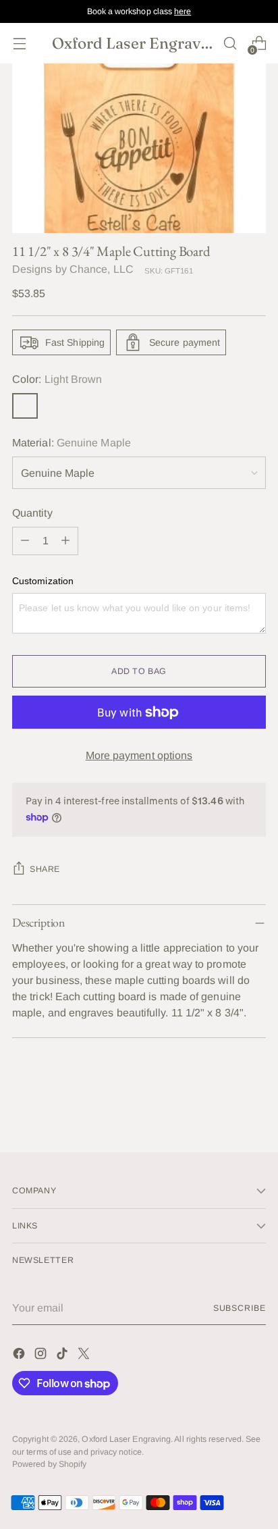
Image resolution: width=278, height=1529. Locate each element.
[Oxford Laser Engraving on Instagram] (42, 1356)
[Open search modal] (230, 43)
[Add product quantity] (65, 540)
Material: (71, 442)
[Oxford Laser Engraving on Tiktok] (63, 1356)
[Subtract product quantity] (25, 540)
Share (45, 869)
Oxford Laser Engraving (126, 1439)
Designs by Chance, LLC (73, 269)
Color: (57, 379)
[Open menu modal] (19, 43)
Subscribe (239, 1308)
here (182, 11)
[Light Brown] (25, 406)
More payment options (139, 755)
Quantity (32, 513)
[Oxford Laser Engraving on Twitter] (85, 1356)
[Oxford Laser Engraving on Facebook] (20, 1356)
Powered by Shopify (49, 1464)
